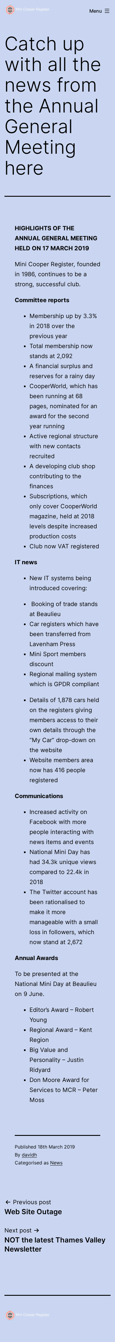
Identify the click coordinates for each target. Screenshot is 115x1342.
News (56, 1163)
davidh (29, 1155)
